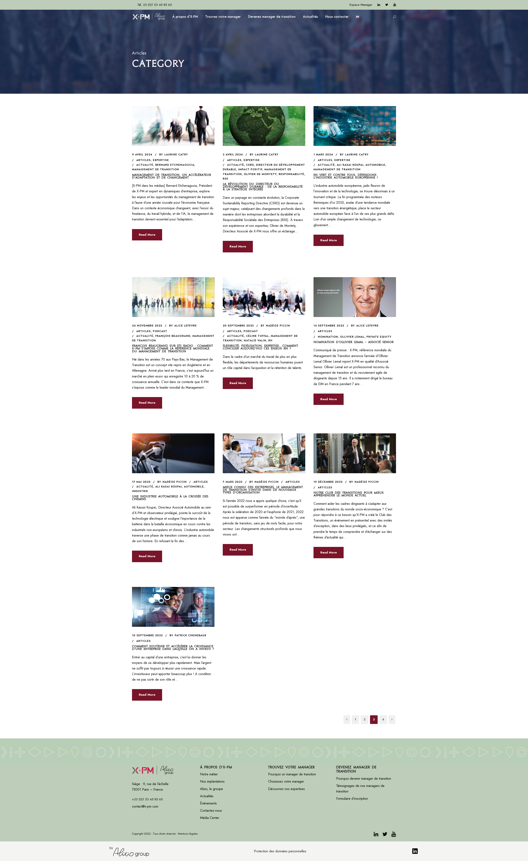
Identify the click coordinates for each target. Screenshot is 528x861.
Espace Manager (361, 4)
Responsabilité (291, 174)
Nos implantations (212, 781)
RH (270, 340)
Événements (208, 803)
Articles (143, 160)
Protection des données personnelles (280, 851)
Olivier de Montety (260, 174)
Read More (147, 234)
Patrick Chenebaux (190, 635)
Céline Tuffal (257, 336)
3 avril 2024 (233, 154)
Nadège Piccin (278, 326)
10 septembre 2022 (147, 635)
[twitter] (386, 4)
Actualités (310, 16)
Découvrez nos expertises (286, 788)
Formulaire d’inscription (352, 798)
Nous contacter (337, 16)
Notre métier (209, 774)
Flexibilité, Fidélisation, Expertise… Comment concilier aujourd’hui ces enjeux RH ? (260, 347)
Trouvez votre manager (223, 16)
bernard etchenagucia (174, 165)
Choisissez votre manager (286, 781)
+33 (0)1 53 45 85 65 (147, 799)
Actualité (144, 165)
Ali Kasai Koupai (350, 165)
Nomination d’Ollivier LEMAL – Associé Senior (354, 342)
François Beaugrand (172, 336)
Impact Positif (250, 169)
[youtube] (394, 4)
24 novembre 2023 (147, 326)
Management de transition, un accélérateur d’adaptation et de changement (171, 176)
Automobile (375, 165)
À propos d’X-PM (185, 16)
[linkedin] (378, 4)
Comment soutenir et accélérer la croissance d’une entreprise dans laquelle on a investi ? (173, 647)
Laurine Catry (176, 154)
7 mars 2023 (233, 482)
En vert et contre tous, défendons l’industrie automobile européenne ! (347, 176)
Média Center (209, 817)
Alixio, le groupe (211, 788)
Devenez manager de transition (272, 16)
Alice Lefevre (185, 326)
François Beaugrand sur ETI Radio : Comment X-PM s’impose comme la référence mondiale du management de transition (172, 348)
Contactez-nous (211, 810)
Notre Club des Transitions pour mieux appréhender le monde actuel (349, 494)
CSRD (250, 165)
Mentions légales (188, 834)
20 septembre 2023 (238, 326)
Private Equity (379, 337)
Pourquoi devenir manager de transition (364, 778)
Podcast (160, 331)
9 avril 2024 (142, 154)
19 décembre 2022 (328, 482)
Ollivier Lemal (352, 337)
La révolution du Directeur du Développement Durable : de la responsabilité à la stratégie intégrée (263, 186)
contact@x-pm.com (145, 806)
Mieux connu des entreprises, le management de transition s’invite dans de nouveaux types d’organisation (263, 489)
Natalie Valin (255, 340)
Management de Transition (155, 169)
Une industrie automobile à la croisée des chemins (170, 497)
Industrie (140, 491)
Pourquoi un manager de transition (292, 774)
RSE (225, 179)
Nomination (328, 337)
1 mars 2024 (323, 154)
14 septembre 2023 (329, 326)
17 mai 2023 (141, 482)
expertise (161, 160)
